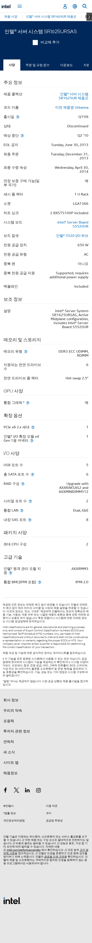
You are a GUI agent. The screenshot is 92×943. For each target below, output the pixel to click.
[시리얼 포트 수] (30, 501)
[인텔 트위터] (16, 791)
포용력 (8, 721)
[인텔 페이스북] (5, 791)
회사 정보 (11, 700)
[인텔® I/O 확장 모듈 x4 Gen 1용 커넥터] (31, 440)
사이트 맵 (11, 762)
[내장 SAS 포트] (29, 520)
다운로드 (66, 65)
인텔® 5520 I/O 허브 (72, 236)
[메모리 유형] (25, 351)
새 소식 (9, 752)
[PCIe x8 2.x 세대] (32, 427)
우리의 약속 (12, 710)
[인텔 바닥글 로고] (12, 900)
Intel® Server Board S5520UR (72, 224)
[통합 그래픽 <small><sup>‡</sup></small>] (27, 402)
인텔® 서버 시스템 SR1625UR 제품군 (73, 96)
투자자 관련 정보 (16, 731)
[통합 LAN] (21, 510)
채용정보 (10, 773)
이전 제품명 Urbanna (71, 107)
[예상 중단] (22, 135)
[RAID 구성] (22, 484)
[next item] (89, 17)
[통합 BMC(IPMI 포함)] (39, 582)
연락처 (8, 742)
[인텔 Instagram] (38, 791)
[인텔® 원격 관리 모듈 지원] (10, 573)
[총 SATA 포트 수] (32, 474)
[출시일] (17, 117)
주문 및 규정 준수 (38, 65)
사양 (12, 65)
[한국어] (74, 6)
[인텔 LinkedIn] (27, 791)
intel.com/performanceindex (24, 850)
